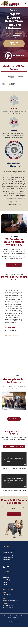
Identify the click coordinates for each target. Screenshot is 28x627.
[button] (25, 3)
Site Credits (17, 617)
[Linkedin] (4, 566)
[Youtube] (8, 566)
